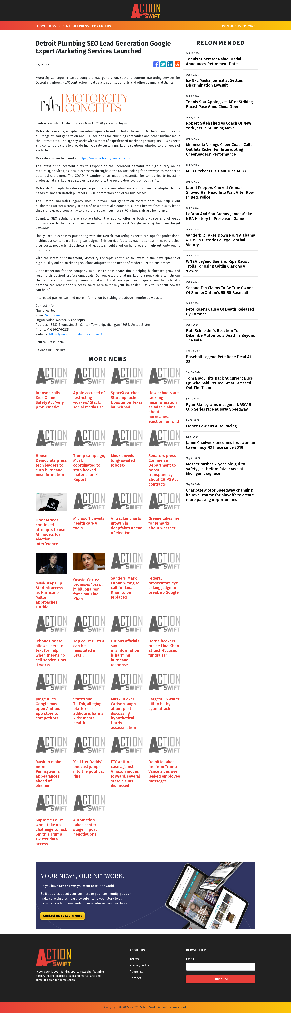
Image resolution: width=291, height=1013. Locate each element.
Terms (134, 959)
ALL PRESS (81, 26)
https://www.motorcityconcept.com (104, 158)
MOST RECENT (59, 26)
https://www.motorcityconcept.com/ (75, 334)
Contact (135, 978)
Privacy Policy (140, 965)
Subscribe (220, 979)
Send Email (53, 315)
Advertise (137, 972)
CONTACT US (101, 26)
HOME (41, 26)
